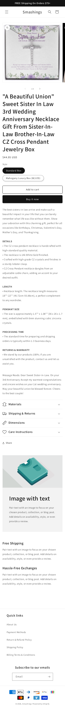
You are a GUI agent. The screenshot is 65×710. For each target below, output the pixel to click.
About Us (12, 624)
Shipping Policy (15, 647)
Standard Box (13, 170)
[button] (6, 12)
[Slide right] (40, 88)
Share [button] (9, 442)
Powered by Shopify (41, 704)
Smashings (27, 704)
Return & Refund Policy (19, 639)
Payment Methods (16, 632)
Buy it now (32, 199)
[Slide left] (25, 88)
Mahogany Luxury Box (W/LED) (23, 178)
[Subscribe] (49, 677)
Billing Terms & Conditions (21, 654)
